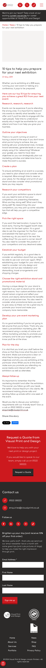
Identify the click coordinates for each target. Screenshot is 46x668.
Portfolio (12, 651)
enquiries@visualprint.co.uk (15, 410)
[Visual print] (8, 5)
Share (15, 422)
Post (7, 423)
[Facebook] (3, 524)
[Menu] (41, 5)
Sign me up (10, 600)
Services (12, 646)
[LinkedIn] (11, 524)
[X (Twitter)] (18, 524)
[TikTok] (33, 524)
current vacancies (18, 16)
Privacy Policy (33, 651)
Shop (33, 642)
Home (5, 25)
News (12, 25)
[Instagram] (25, 524)
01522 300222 (15, 500)
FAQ (34, 646)
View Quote (20, 5)
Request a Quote (23, 472)
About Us (12, 642)
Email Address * (9, 560)
